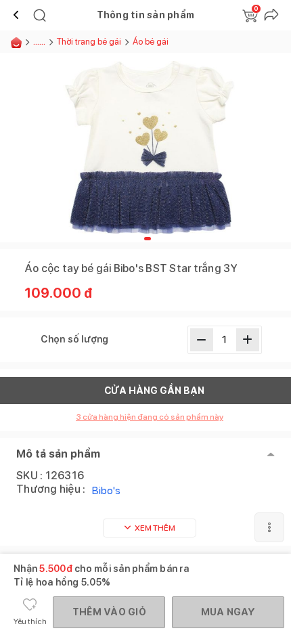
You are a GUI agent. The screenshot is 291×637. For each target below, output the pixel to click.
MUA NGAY (228, 612)
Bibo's (106, 490)
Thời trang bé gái (89, 42)
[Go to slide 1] (147, 238)
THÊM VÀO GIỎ (109, 612)
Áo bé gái (151, 42)
